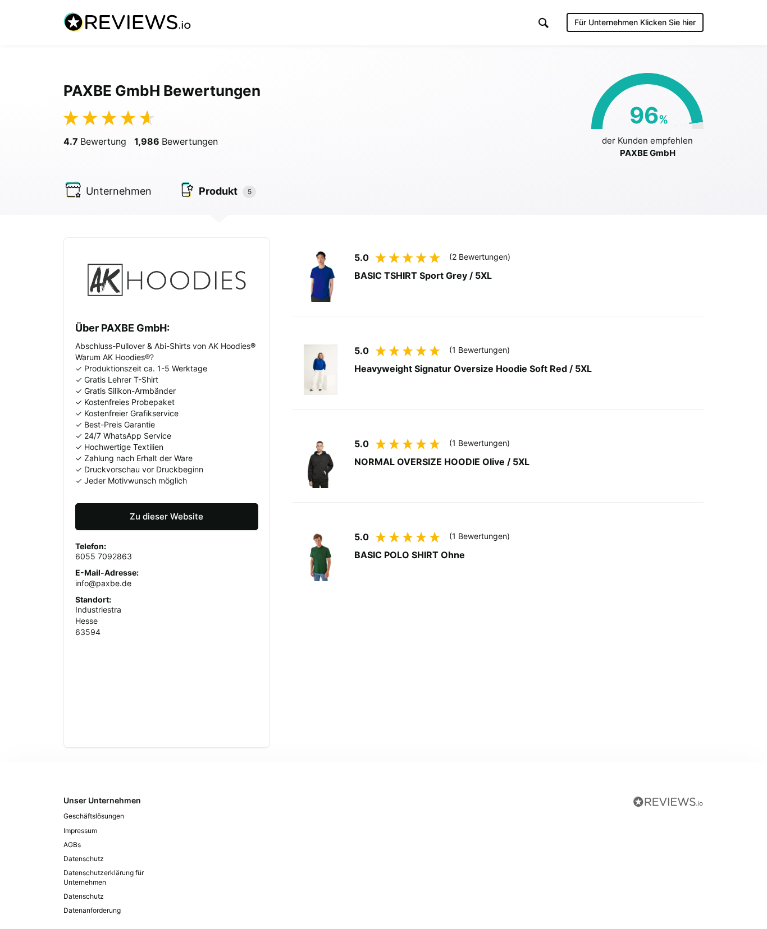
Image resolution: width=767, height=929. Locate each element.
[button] (543, 23)
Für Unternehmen (635, 22)
